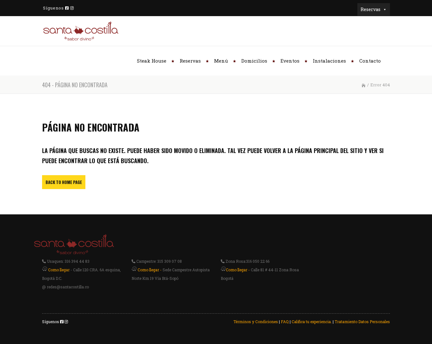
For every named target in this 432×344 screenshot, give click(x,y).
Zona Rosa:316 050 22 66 (247, 261)
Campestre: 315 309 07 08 (158, 261)
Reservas (370, 9)
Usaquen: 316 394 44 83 (67, 261)
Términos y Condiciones (255, 321)
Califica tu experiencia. (312, 321)
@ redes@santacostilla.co (65, 286)
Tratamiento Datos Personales (362, 321)
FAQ (285, 321)
